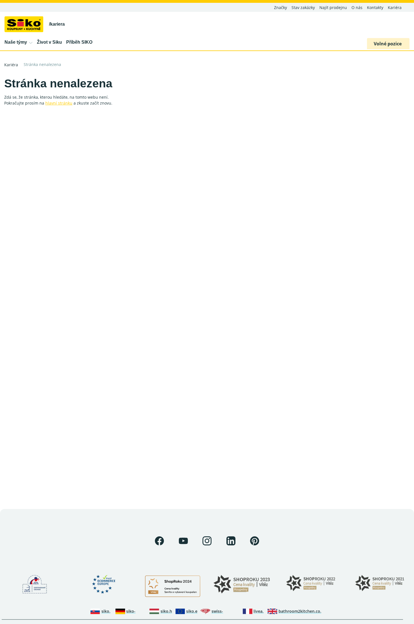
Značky (280, 7)
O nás (356, 7)
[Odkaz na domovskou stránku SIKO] (24, 23)
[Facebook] (159, 540)
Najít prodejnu (333, 7)
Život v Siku (49, 42)
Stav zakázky (303, 7)
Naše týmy (16, 42)
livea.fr (258, 611)
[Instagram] (207, 540)
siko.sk (105, 611)
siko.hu (166, 611)
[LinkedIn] (230, 540)
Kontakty (375, 7)
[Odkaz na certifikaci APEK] (34, 584)
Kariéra (395, 7)
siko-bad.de (132, 611)
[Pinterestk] (254, 540)
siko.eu (191, 611)
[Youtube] (183, 540)
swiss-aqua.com (221, 611)
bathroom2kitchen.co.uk (300, 611)
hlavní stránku (58, 103)
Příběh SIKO (79, 42)
